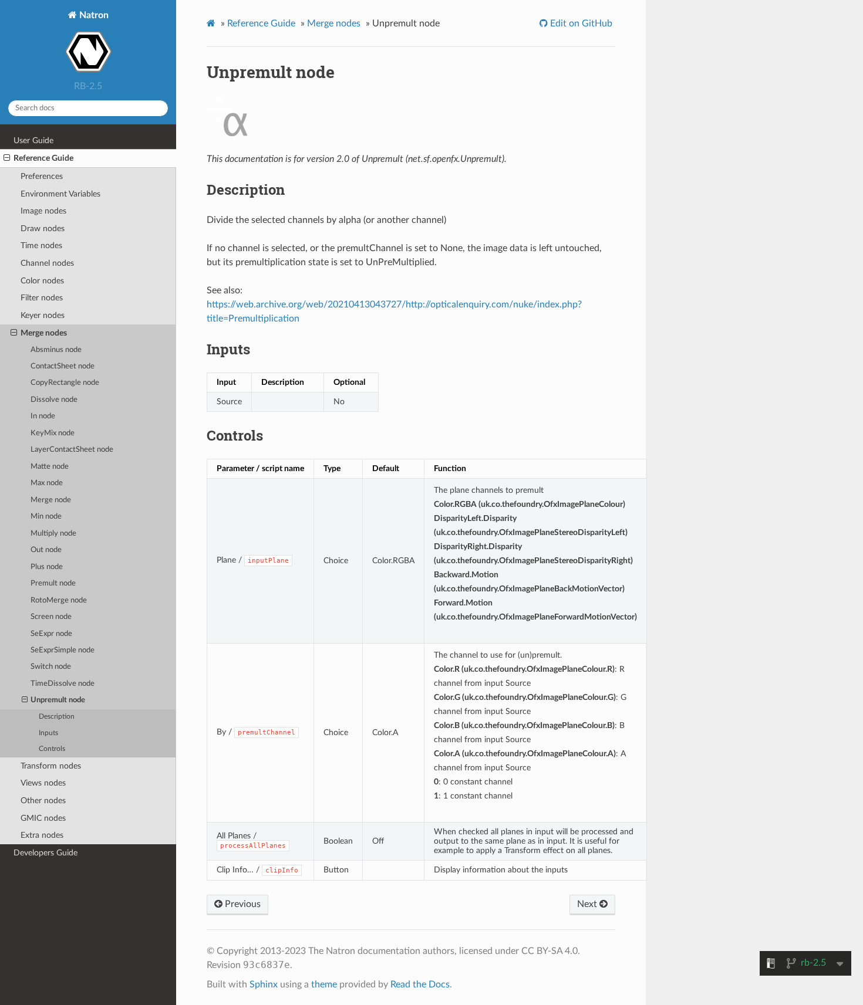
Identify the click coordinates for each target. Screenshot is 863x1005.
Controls (52, 749)
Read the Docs (420, 984)
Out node (46, 550)
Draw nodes (43, 228)
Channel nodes (47, 263)
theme (324, 984)
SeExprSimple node (63, 650)
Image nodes (43, 211)
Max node (47, 483)
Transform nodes (51, 766)
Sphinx (264, 984)
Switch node (51, 667)
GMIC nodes (43, 818)
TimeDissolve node (63, 684)
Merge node (51, 500)
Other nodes (43, 800)
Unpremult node (58, 700)
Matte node (50, 467)
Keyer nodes (43, 315)
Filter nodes (42, 297)
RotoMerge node (59, 600)
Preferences (42, 176)
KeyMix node (53, 433)
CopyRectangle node (65, 383)
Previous (242, 904)
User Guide (33, 140)
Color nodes (42, 280)
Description (57, 716)
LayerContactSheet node (72, 450)
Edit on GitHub (580, 23)
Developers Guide (45, 852)
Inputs (48, 733)
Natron (93, 15)
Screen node (51, 617)
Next (588, 904)
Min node (46, 516)
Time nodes (41, 245)
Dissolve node (54, 400)
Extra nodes (42, 835)
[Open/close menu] (7, 158)
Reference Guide (43, 158)
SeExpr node (51, 634)
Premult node (53, 583)
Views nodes (43, 783)
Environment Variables (60, 194)
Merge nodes (44, 333)
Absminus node (56, 350)
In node (43, 416)
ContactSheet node (63, 366)
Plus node (47, 567)
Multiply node (53, 533)
